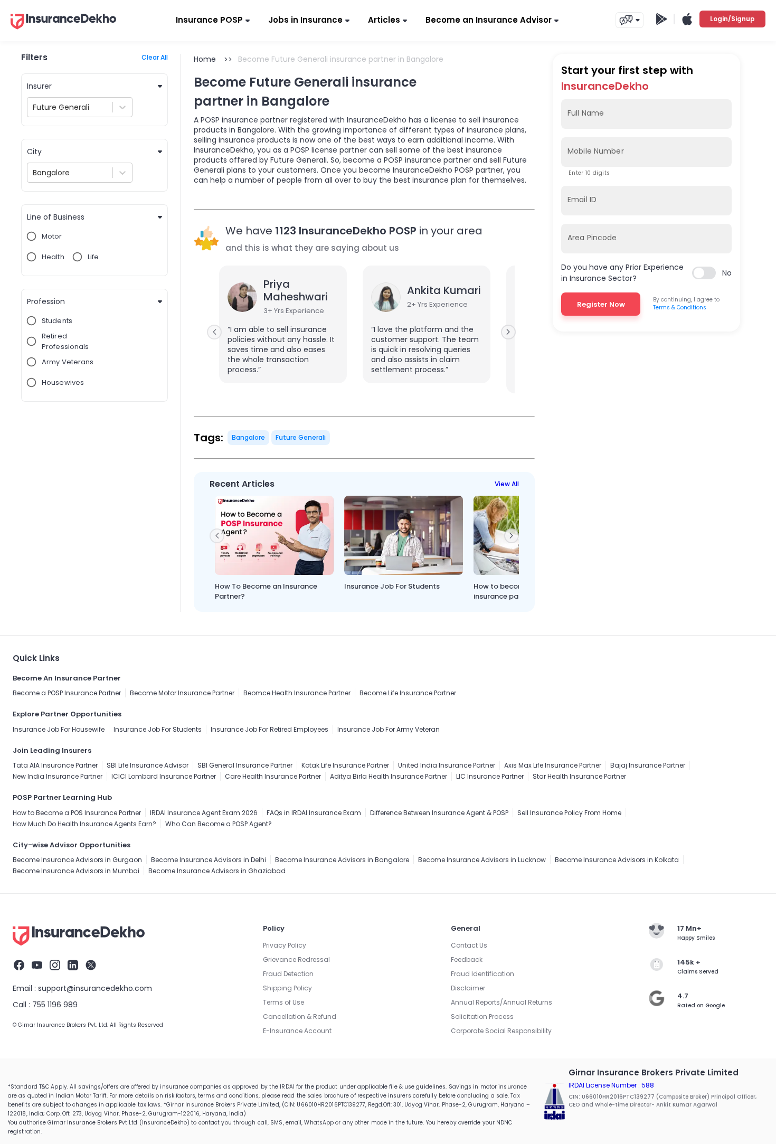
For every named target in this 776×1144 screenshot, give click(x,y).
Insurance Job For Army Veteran (388, 729)
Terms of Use (283, 1002)
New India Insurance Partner (57, 776)
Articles (384, 19)
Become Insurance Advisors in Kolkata (617, 859)
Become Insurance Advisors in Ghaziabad (217, 870)
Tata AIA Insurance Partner (55, 765)
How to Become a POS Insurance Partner (77, 812)
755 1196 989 (55, 1004)
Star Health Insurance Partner (579, 776)
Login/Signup (732, 18)
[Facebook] (19, 967)
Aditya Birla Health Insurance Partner (388, 776)
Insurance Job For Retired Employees (269, 729)
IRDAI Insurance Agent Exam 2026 (204, 812)
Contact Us (469, 945)
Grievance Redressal (296, 959)
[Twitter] (90, 967)
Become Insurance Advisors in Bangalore (342, 859)
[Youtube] (37, 967)
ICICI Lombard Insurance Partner (163, 776)
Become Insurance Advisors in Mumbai (76, 870)
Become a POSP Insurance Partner (67, 692)
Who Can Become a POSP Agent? (218, 823)
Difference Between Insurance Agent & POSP (439, 812)
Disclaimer (468, 988)
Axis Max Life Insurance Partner (552, 765)
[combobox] (34, 107)
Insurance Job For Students (157, 729)
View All (507, 483)
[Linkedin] (73, 967)
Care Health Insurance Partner (273, 776)
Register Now (601, 304)
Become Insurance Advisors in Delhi (208, 859)
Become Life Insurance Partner (407, 692)
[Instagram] (55, 967)
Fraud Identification (482, 973)
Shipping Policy (287, 988)
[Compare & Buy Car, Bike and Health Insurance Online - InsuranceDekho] (63, 30)
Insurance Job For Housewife (59, 729)
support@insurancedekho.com (95, 988)
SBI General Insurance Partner (244, 765)
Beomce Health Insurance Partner (297, 692)
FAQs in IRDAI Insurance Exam (314, 812)
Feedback (466, 959)
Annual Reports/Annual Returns (501, 1002)
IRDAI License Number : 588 (611, 1085)
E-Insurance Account (297, 1030)
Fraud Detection (288, 973)
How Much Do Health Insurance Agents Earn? (84, 823)
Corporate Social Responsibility (501, 1030)
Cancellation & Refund (299, 1016)
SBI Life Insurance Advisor (147, 765)
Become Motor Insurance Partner (182, 692)
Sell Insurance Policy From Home (569, 812)
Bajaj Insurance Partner (647, 765)
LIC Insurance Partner (490, 776)
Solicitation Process (482, 1016)
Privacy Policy (284, 945)
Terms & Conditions (679, 307)
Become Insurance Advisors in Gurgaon (77, 859)
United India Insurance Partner (446, 765)
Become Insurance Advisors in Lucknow (482, 859)
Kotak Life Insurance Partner (345, 765)
